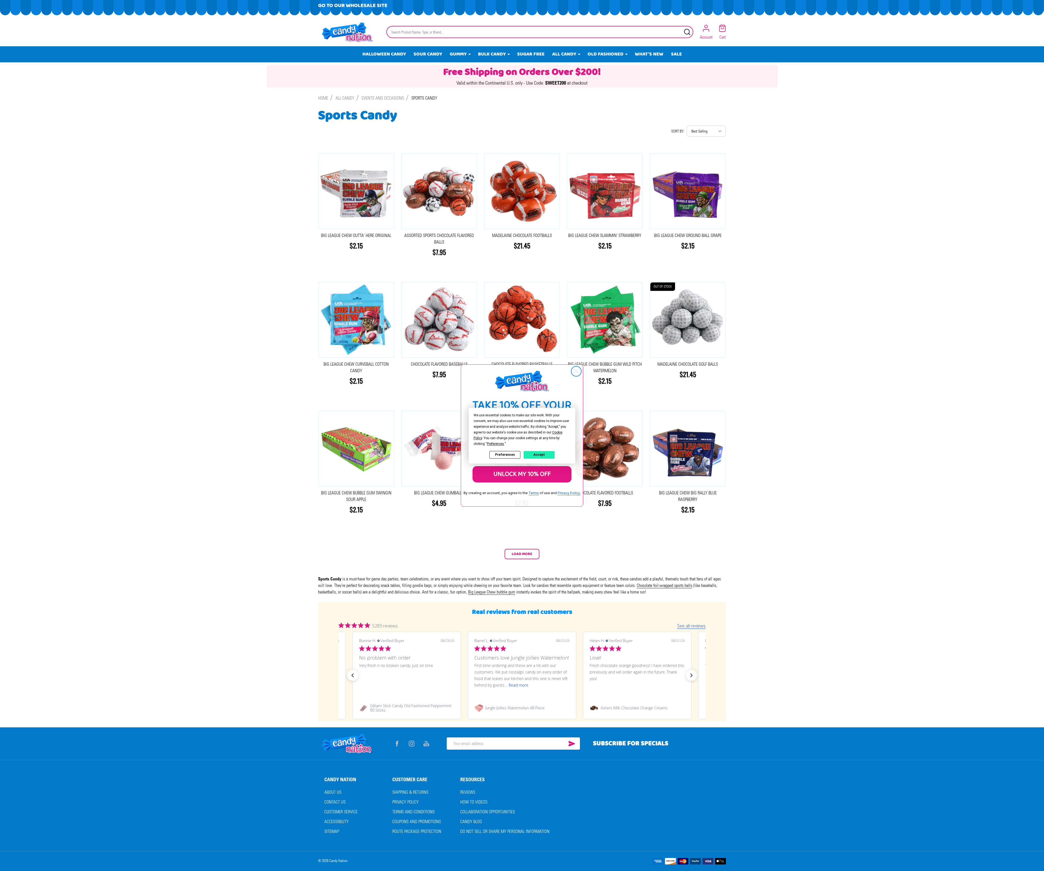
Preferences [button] (495, 444)
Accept (539, 455)
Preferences (505, 455)
